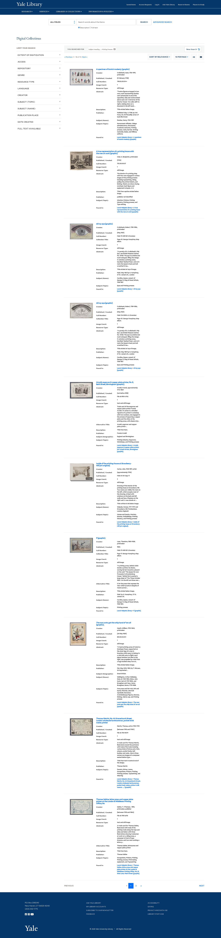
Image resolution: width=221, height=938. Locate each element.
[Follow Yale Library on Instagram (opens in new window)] (29, 914)
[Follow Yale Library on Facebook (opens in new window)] (26, 914)
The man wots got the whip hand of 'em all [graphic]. (113, 624)
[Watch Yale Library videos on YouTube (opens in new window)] (32, 914)
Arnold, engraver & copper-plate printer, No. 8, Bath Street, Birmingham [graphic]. (115, 383)
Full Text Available (29, 128)
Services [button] (43, 11)
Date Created (25, 121)
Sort (158, 57)
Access (21, 61)
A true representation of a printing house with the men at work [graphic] (115, 152)
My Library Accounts (96, 907)
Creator (23, 95)
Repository (24, 68)
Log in (157, 4)
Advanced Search (162, 22)
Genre (21, 75)
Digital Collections (29, 38)
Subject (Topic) (26, 101)
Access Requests (145, 4)
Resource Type (26, 81)
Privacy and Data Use (157, 910)
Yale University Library (31, 4)
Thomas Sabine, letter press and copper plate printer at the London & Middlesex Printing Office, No (114, 801)
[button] (144, 22)
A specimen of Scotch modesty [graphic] (112, 69)
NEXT (201, 886)
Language (23, 88)
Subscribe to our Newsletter (99, 910)
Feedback (90, 914)
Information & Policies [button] (100, 11)
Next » (84, 57)
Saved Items (131, 4)
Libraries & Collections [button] (68, 11)
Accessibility (153, 903)
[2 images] (81, 471)
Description (84, 28)
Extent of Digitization (31, 55)
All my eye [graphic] (104, 224)
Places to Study (198, 4)
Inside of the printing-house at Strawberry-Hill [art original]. (113, 464)
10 (180, 57)
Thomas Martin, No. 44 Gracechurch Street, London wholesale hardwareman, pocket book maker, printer (115, 720)
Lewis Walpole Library (124, 137)
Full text (94, 28)
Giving (151, 907)
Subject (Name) (26, 108)
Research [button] (26, 11)
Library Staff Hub (156, 914)
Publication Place (28, 115)
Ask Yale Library (169, 4)
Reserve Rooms (184, 4)
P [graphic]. (101, 538)
